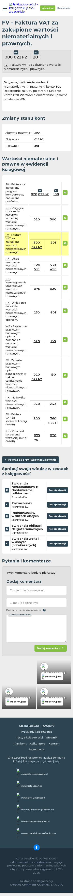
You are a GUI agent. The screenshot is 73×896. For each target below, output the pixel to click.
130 (53, 341)
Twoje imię (27, 590)
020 (34, 194)
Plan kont (20, 743)
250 (37, 312)
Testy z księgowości (29, 737)
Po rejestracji (57, 491)
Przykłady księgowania (36, 731)
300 (9, 56)
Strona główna (29, 725)
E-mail (24, 603)
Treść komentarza (20, 614)
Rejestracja (63, 8)
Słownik (51, 737)
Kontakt (54, 743)
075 (53, 264)
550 (37, 269)
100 (56, 194)
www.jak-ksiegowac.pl (34, 774)
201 (36, 56)
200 (36, 418)
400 (36, 264)
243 (53, 404)
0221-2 (20, 56)
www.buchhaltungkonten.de (37, 809)
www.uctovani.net (31, 785)
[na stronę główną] (24, 8)
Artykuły (48, 725)
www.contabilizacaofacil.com (38, 833)
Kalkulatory (37, 743)
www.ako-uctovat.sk (33, 797)
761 (36, 440)
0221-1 (53, 423)
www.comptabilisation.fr (35, 821)
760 (53, 418)
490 (53, 269)
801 (53, 312)
